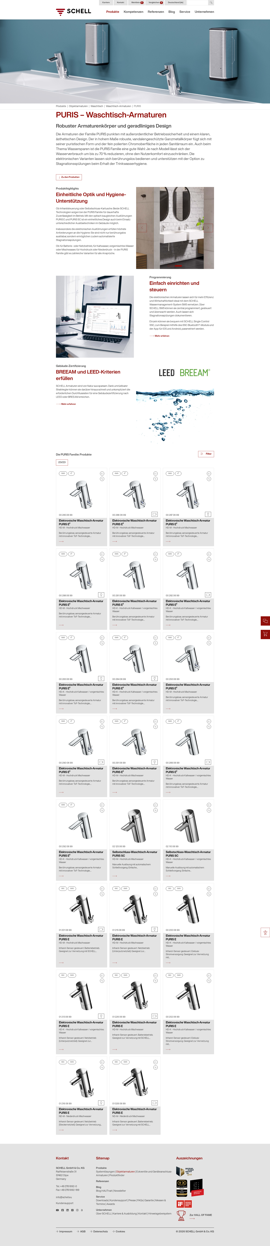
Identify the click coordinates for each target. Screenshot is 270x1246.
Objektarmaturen (78, 106)
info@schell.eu (64, 1197)
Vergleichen (155, 3)
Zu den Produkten (70, 177)
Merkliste (136, 3)
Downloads (102, 1200)
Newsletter (120, 1191)
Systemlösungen (105, 1172)
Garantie (149, 1200)
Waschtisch (97, 106)
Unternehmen (204, 12)
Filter (208, 454)
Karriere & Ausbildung (125, 1214)
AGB (83, 1232)
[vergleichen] (102, 473)
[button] (142, 228)
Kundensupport (64, 1203)
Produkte (112, 12)
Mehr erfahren (162, 336)
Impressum (65, 1232)
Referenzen (156, 12)
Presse (132, 1200)
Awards (110, 1204)
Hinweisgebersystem (159, 1214)
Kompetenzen (133, 12)
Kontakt (120, 3)
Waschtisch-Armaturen (118, 106)
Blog (171, 12)
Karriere (106, 3)
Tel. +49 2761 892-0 (66, 1186)
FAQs (140, 1200)
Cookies (120, 1232)
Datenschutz (100, 1232)
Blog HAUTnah (104, 1191)
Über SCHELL (103, 1214)
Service (184, 12)
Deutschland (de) (175, 3)
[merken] (102, 479)
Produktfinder (116, 1175)
